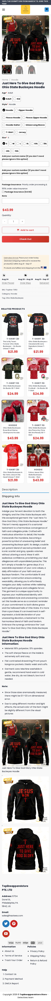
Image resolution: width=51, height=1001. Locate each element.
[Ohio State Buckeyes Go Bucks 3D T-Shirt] (12, 369)
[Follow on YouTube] (6, 933)
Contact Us (10, 974)
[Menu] (3, 9)
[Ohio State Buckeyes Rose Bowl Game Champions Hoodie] (12, 411)
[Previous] (6, 39)
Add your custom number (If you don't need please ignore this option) (24, 172)
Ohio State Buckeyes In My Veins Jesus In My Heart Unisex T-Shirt (12, 474)
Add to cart (27, 230)
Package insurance (11, 184)
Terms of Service (13, 955)
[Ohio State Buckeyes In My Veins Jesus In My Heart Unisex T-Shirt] (12, 455)
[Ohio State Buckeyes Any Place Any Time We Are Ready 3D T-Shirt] (38, 411)
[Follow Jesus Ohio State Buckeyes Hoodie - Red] (38, 455)
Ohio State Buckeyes (14, 298)
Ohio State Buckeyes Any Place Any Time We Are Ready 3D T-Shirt (37, 431)
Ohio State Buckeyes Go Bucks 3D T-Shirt (12, 387)
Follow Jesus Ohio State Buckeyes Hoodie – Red (36, 474)
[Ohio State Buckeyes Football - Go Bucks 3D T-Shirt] (38, 369)
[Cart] (47, 9)
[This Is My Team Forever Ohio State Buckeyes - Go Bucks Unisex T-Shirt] (12, 324)
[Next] (44, 39)
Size (4, 137)
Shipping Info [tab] (11, 496)
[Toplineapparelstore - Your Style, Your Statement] (25, 9)
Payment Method (14, 978)
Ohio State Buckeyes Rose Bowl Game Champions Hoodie (12, 430)
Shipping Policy (38, 955)
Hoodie (14, 79)
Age (4, 93)
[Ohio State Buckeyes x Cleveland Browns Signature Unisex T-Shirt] (38, 324)
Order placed (8, 283)
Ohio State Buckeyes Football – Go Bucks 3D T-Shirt (38, 388)
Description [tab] (10, 489)
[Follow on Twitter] (6, 923)
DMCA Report (12, 983)
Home (5, 79)
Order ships (25, 283)
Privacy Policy (37, 951)
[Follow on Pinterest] (13, 923)
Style (5, 104)
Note (4, 196)
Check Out (25, 239)
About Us (9, 951)
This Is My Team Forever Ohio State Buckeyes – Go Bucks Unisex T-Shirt (12, 345)
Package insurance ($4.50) (18, 192)
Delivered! (44, 283)
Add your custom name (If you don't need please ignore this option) (23, 157)
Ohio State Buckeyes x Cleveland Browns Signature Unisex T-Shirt (38, 345)
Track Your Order (13, 960)
